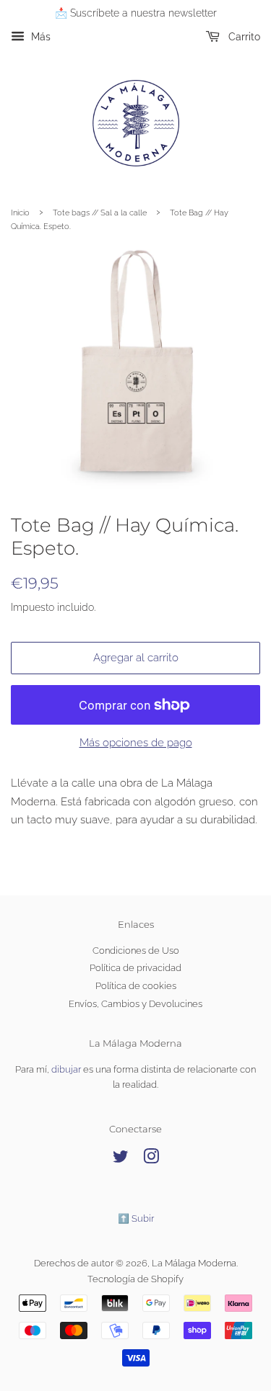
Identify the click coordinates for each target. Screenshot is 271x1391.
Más (39, 37)
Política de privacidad (135, 967)
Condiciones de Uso (136, 950)
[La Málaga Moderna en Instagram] (151, 1159)
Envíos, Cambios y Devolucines (135, 1003)
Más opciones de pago (135, 742)
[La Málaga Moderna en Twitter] (121, 1159)
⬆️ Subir (136, 1218)
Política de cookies (135, 985)
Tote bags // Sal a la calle (100, 212)
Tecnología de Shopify (135, 1279)
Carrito (242, 37)
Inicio (20, 212)
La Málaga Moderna (194, 1263)
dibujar (66, 1069)
